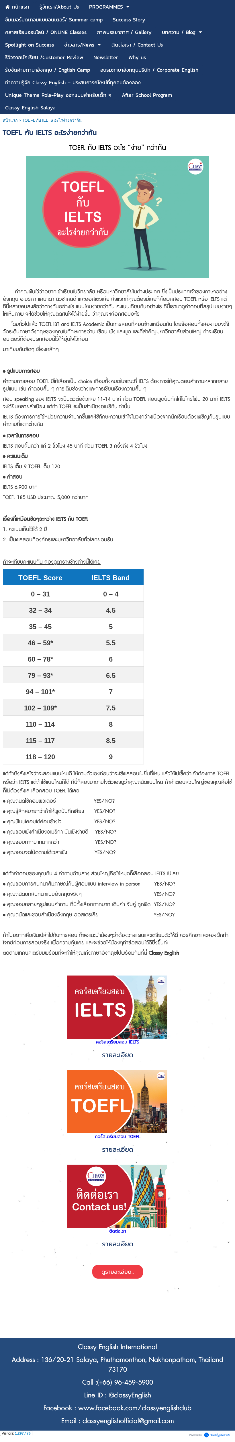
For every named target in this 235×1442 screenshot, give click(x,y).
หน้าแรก (10, 120)
